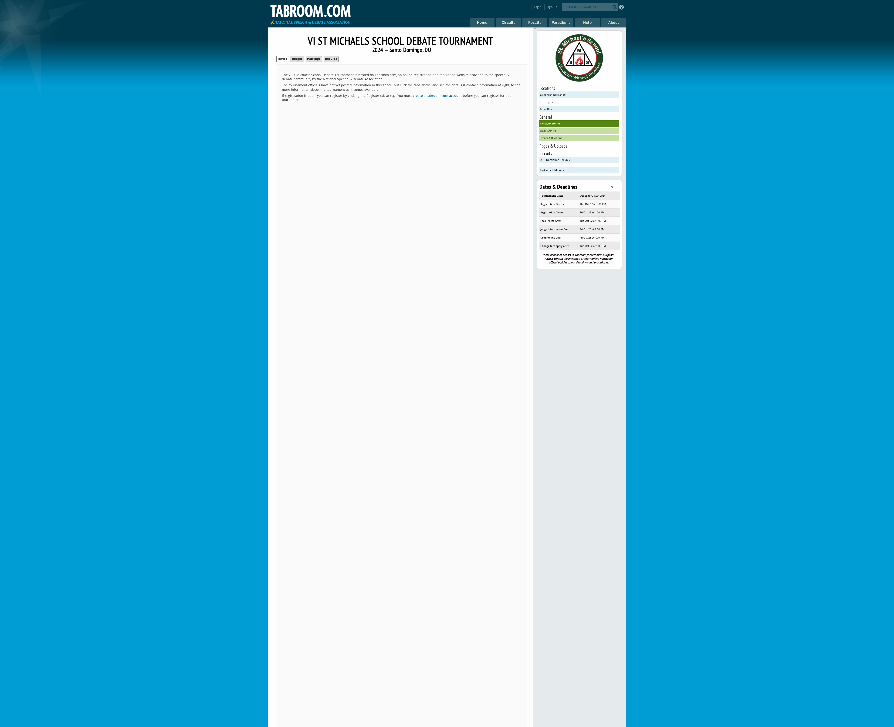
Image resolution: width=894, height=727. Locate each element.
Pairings (314, 59)
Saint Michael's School (553, 94)
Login (538, 7)
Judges (297, 59)
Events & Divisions (551, 138)
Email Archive (548, 130)
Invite (283, 59)
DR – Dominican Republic (555, 160)
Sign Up (552, 7)
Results (331, 59)
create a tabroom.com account (437, 95)
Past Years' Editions (552, 170)
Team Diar (546, 109)
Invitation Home (550, 123)
